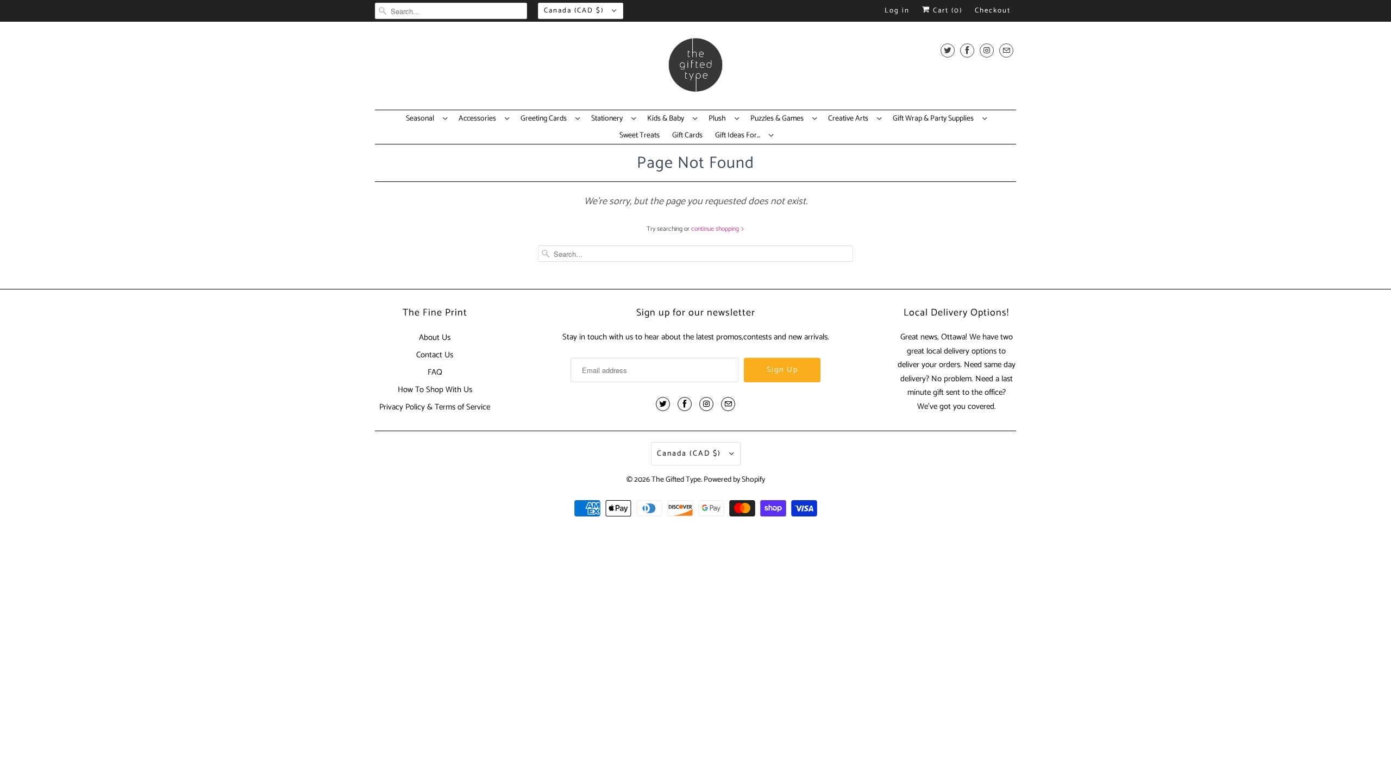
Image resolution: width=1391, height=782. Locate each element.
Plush (719, 119)
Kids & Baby (667, 119)
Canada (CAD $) (575, 10)
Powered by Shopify (734, 480)
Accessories (479, 119)
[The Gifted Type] (695, 68)
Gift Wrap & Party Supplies (935, 119)
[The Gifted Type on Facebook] (967, 50)
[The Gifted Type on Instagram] (987, 50)
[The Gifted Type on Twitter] (948, 50)
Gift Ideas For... (739, 136)
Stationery (608, 119)
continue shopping (716, 229)
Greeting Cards (545, 119)
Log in (897, 10)
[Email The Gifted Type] (1006, 50)
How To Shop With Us (435, 389)
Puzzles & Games (778, 119)
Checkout (993, 10)
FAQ (435, 372)
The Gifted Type (676, 480)
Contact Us (434, 355)
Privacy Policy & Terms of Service (434, 407)
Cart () (946, 10)
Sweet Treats (639, 136)
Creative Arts (850, 119)
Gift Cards (687, 136)
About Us (434, 337)
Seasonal (421, 119)
